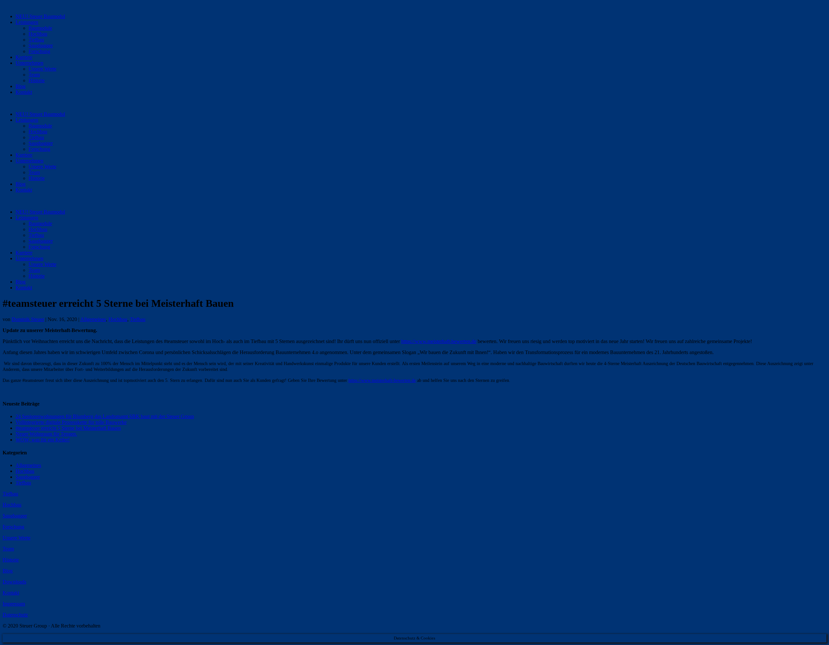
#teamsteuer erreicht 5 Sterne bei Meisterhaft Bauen (68, 428)
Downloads (14, 581)
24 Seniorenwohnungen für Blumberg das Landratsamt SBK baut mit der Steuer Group (105, 416)
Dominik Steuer (28, 319)
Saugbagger (40, 45)
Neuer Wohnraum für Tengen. (46, 434)
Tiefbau (36, 39)
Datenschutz (15, 614)
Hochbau (37, 34)
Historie (36, 80)
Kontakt (24, 92)
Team (34, 74)
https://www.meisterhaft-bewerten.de (438, 341)
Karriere (24, 57)
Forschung (39, 51)
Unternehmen (29, 63)
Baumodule (40, 28)
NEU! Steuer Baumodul (40, 16)
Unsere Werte (42, 69)
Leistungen (27, 22)
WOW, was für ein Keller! (43, 439)
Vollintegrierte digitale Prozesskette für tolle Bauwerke (71, 422)
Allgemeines (93, 319)
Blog (21, 86)
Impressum (14, 603)
